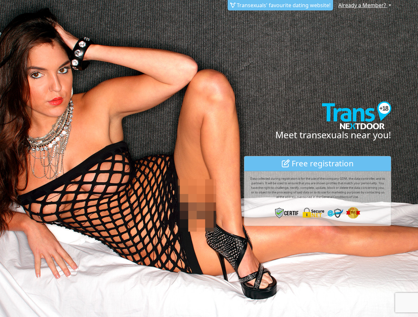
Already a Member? (362, 5)
